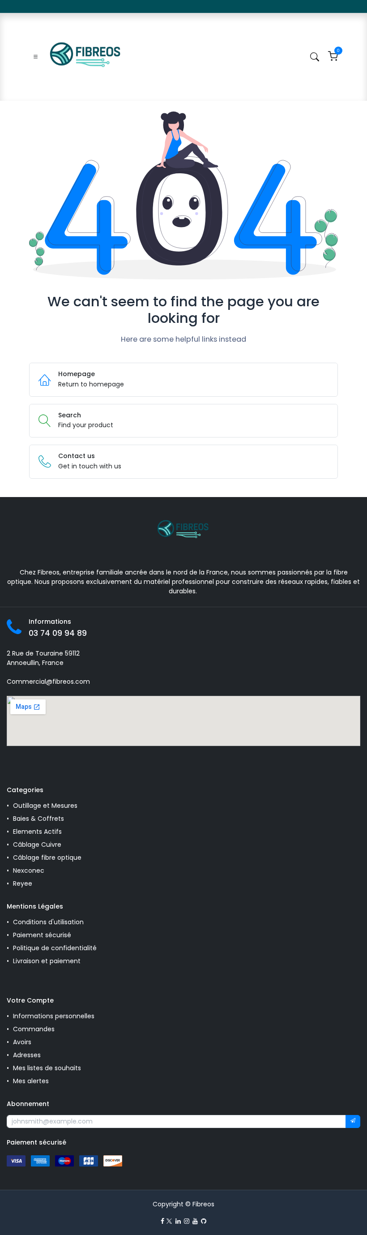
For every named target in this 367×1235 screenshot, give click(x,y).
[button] (353, 1121)
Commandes (34, 1029)
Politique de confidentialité (55, 947)
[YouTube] (195, 1221)
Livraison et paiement (47, 960)
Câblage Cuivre (37, 844)
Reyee (23, 883)
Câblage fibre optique (47, 857)
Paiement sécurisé (42, 935)
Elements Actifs (37, 831)
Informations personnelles (53, 1016)
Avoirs (22, 1042)
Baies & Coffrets (38, 818)
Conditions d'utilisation (48, 922)
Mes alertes (32, 1080)
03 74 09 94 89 (58, 633)
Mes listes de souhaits (47, 1067)
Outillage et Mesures (45, 805)
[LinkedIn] (178, 1221)
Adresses (27, 1055)
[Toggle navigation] (35, 56)
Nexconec (28, 870)
